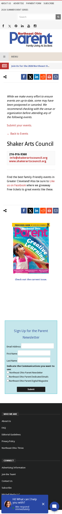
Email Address (14, 346)
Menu (14, 56)
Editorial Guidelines (11, 434)
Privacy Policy (8, 441)
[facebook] (24, 77)
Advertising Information (13, 467)
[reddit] (43, 77)
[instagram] (35, 26)
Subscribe (49, 3)
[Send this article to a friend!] (56, 77)
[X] (9, 26)
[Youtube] (28, 26)
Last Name (12, 360)
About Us (6, 3)
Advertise (18, 3)
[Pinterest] (16, 26)
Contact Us (7, 481)
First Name (12, 353)
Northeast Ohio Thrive (13, 448)
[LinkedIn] (22, 26)
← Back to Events (17, 133)
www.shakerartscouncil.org (27, 161)
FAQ (4, 428)
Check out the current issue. (31, 279)
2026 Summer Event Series (14, 10)
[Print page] (49, 77)
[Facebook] (3, 26)
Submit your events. (19, 125)
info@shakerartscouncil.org (29, 157)
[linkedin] (36, 77)
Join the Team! (9, 474)
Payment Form (33, 3)
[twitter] (30, 77)
